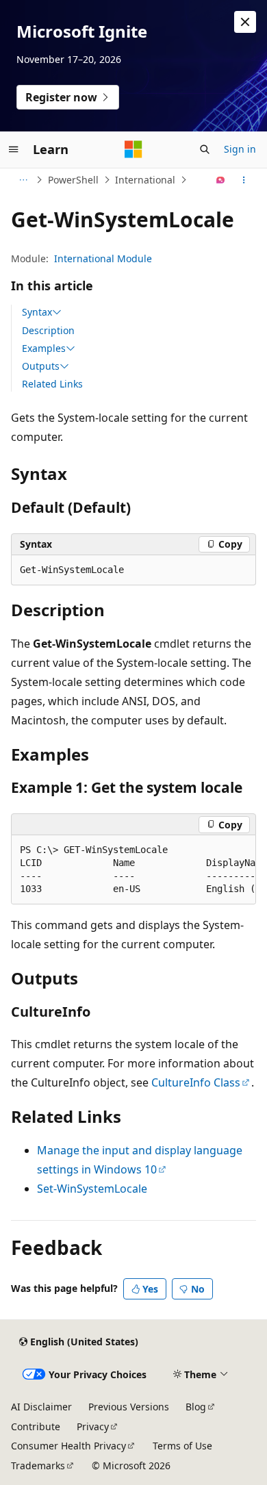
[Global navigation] (13, 149)
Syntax (37, 312)
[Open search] (204, 149)
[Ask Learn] (220, 180)
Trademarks (38, 1465)
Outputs (41, 366)
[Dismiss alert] (245, 22)
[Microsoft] (133, 149)
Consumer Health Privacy (68, 1445)
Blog (196, 1406)
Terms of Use (182, 1445)
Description (48, 330)
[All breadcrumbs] (23, 180)
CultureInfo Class (195, 1082)
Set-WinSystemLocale (92, 1188)
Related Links (52, 383)
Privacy (93, 1426)
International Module (103, 258)
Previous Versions (128, 1406)
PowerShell (73, 179)
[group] (133, 869)
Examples (44, 348)
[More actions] (244, 180)
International (145, 179)
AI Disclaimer (41, 1406)
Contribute (35, 1426)
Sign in (240, 148)
